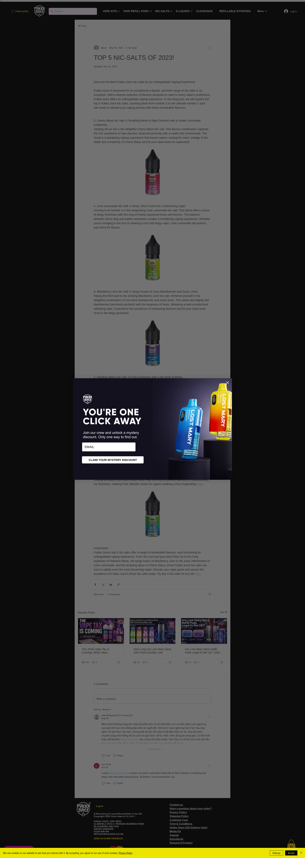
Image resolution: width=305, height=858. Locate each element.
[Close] (301, 852)
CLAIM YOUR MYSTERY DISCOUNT (113, 460)
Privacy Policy (125, 853)
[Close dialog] (227, 383)
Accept (291, 853)
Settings (276, 853)
